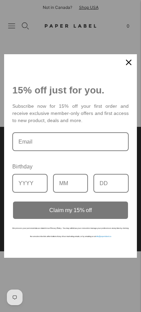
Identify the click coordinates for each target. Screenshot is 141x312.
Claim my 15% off (70, 210)
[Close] (128, 62)
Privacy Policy (56, 228)
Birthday (22, 166)
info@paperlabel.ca (103, 236)
